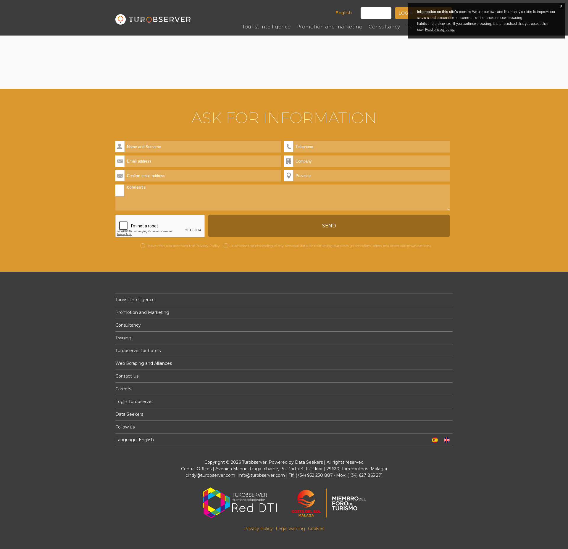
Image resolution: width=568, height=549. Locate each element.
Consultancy (128, 325)
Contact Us (126, 376)
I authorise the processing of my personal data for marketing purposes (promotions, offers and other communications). (331, 245)
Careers (123, 388)
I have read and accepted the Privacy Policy (183, 245)
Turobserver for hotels (138, 350)
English (343, 12)
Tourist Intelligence (135, 299)
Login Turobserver (134, 401)
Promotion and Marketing (142, 312)
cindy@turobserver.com (210, 475)
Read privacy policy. (440, 30)
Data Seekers (129, 414)
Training (123, 338)
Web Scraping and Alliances (143, 363)
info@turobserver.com (261, 475)
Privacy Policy (258, 528)
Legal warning (290, 528)
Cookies (316, 528)
